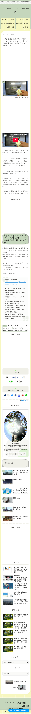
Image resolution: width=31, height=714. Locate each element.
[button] (20, 381)
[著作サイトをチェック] (5, 395)
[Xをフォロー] (8, 395)
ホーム (8, 706)
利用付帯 (16, 328)
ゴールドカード (8, 328)
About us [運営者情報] (23, 706)
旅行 (5, 325)
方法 (22, 328)
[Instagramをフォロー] (19, 395)
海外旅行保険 (19, 330)
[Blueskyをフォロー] (12, 395)
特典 (26, 330)
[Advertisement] (15, 63)
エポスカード (13, 325)
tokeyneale (15, 443)
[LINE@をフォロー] (26, 395)
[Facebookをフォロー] (15, 395)
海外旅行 (11, 330)
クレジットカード (22, 325)
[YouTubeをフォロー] (22, 395)
